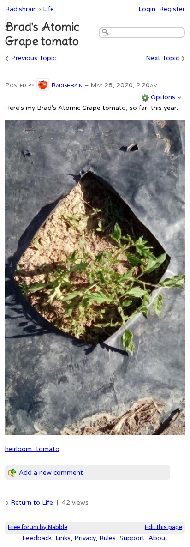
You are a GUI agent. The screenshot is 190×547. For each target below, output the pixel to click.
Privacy (84, 538)
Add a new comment (51, 472)
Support (132, 538)
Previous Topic (33, 58)
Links (63, 538)
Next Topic (162, 58)
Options (163, 97)
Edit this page (163, 527)
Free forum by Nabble (37, 527)
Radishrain (21, 9)
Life (48, 9)
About (158, 538)
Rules (107, 538)
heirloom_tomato (32, 449)
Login (146, 9)
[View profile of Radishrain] (42, 85)
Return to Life (32, 502)
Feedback (37, 538)
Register (172, 9)
